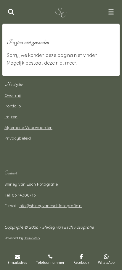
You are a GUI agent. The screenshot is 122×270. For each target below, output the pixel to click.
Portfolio (12, 106)
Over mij (12, 95)
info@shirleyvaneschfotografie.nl (50, 205)
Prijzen (10, 117)
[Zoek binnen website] (10, 11)
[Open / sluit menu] (111, 11)
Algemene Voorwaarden (28, 127)
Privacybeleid (17, 138)
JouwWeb (32, 238)
